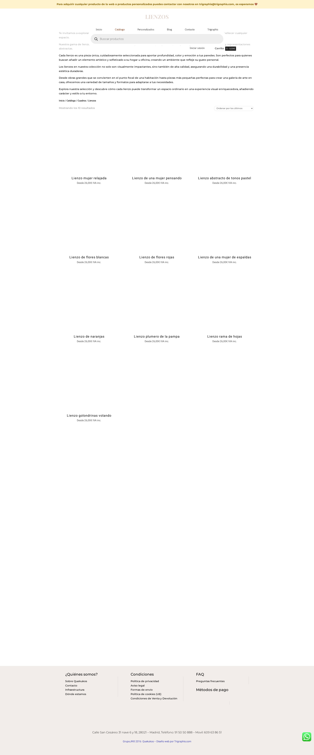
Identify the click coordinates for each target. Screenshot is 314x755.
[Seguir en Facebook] (149, 726)
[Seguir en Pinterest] (164, 726)
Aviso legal (138, 685)
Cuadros (82, 100)
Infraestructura (74, 689)
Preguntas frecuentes (210, 681)
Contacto (71, 685)
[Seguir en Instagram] (157, 726)
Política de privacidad (145, 681)
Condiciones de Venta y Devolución (154, 698)
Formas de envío (142, 689)
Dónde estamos (75, 694)
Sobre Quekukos (76, 681)
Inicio (62, 100)
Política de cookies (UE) (146, 694)
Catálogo (71, 100)
